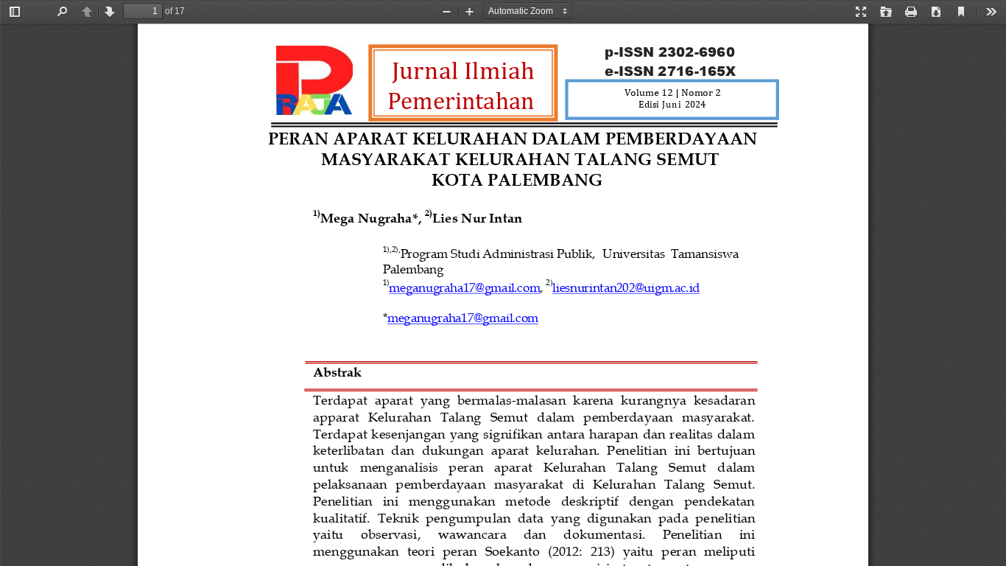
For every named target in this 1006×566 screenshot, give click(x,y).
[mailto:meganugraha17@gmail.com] (464, 285)
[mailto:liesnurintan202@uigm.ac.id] (626, 285)
